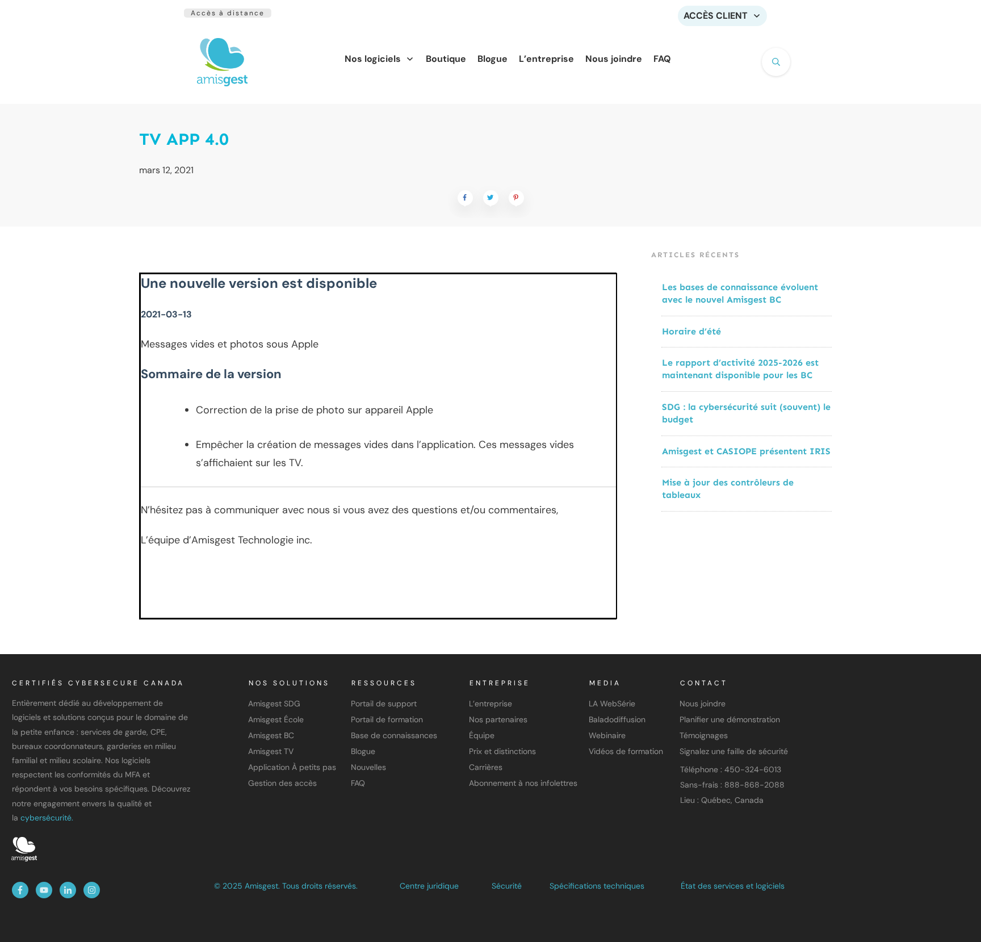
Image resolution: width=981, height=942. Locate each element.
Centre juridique (429, 886)
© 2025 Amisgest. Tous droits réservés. (286, 886)
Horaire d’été (691, 331)
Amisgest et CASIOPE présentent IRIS (746, 451)
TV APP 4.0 (184, 139)
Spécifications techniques (597, 886)
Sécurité (507, 886)
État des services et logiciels (733, 886)
